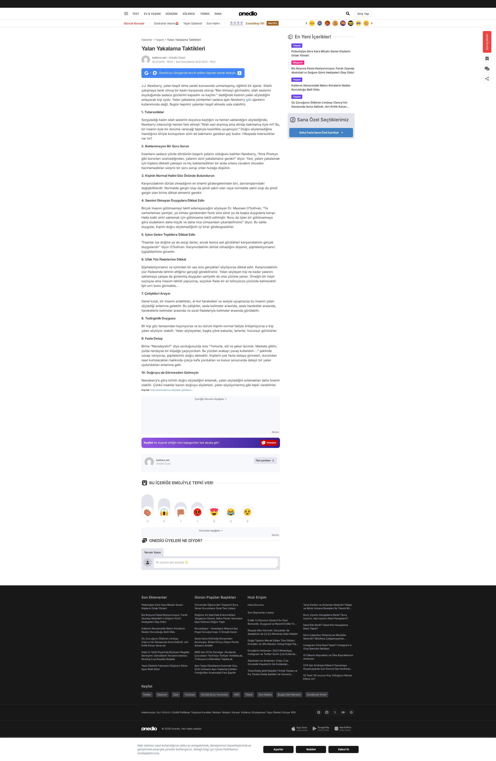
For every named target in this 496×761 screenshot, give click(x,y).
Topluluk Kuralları (201, 712)
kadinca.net (168, 57)
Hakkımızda (148, 712)
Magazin (298, 62)
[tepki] (147, 512)
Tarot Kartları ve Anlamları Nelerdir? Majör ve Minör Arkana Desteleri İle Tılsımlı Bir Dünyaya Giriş (327, 608)
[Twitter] (335, 712)
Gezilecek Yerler (317, 694)
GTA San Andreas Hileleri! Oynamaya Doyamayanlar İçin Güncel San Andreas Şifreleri (326, 669)
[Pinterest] (351, 712)
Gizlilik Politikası (181, 712)
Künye (286, 712)
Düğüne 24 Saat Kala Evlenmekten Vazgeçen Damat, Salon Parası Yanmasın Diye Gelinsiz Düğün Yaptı (219, 618)
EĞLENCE (189, 13)
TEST (135, 13)
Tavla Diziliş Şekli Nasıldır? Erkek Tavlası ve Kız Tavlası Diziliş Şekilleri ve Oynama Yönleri (272, 674)
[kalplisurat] (367, 23)
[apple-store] (300, 728)
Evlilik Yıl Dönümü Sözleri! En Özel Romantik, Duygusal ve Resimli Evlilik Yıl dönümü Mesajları (271, 624)
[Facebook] (327, 712)
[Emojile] (344, 23)
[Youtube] (343, 712)
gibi (248, 100)
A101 (236, 694)
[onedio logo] (248, 13)
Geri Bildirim (163, 712)
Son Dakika (265, 694)
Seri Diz (272, 23)
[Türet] (321, 23)
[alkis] (359, 23)
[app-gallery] (344, 728)
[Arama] (347, 13)
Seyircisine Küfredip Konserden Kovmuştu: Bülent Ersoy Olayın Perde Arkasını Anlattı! (217, 642)
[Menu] (126, 13)
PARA (218, 13)
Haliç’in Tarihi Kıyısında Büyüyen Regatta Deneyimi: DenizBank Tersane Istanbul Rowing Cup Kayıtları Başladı (165, 656)
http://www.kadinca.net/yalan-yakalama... (172, 390)
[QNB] (313, 23)
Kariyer (236, 712)
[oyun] (352, 23)
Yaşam (159, 39)
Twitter (147, 694)
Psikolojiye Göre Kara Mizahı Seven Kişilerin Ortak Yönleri (320, 53)
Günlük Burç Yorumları (214, 694)
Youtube (190, 694)
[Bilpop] (336, 23)
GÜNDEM (171, 13)
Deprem (162, 694)
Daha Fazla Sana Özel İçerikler (319, 132)
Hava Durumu (256, 604)
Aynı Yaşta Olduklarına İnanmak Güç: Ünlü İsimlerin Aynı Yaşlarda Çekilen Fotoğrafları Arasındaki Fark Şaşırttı (216, 669)
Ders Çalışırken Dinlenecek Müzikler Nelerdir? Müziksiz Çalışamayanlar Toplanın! (324, 638)
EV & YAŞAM (152, 13)
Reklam (216, 712)
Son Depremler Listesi (261, 612)
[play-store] (322, 728)
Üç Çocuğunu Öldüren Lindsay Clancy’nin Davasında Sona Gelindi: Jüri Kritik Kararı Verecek (319, 105)
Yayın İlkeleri (273, 712)
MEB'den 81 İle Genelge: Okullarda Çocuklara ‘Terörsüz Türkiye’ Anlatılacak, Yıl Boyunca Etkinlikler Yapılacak (219, 656)
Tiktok (248, 694)
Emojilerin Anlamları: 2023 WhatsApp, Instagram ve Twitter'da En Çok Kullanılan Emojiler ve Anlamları (272, 654)
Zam (175, 694)
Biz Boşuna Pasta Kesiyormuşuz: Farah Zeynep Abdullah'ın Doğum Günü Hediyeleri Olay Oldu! (322, 70)
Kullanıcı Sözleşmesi (253, 712)
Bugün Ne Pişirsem (289, 694)
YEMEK (205, 13)
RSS (293, 712)
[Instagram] (318, 712)
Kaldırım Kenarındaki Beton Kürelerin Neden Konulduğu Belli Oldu (320, 87)
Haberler (146, 39)
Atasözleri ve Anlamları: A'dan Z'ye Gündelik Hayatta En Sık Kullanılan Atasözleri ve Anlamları (268, 664)
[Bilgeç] (328, 23)
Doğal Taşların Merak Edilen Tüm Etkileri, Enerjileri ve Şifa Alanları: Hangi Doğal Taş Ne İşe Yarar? (272, 644)
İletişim (226, 712)
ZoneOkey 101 (255, 23)
